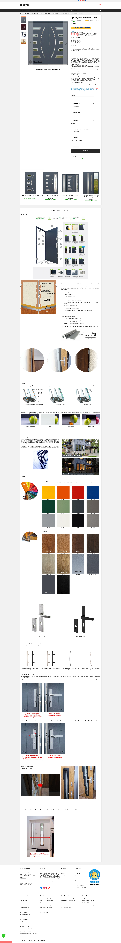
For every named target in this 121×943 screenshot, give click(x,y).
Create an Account (92, 0)
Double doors (55, 13)
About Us (77, 871)
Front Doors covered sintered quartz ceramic (29, 933)
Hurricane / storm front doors (25, 931)
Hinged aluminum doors (24, 895)
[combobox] (96, 10)
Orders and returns (79, 882)
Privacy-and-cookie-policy (80, 887)
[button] (30, 43)
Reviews (59, 210)
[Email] (71, 164)
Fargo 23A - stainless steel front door (30, 195)
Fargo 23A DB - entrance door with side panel (50, 196)
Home (21, 13)
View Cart (63, 873)
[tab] (53, 210)
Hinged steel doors (23, 900)
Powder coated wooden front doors (27, 928)
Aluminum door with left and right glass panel (70, 905)
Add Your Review (97, 20)
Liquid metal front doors (24, 926)
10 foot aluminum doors (24, 910)
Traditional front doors (24, 924)
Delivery (76, 880)
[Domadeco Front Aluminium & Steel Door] (25, 5)
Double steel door (44, 912)
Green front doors (23, 921)
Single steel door (43, 895)
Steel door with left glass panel (46, 900)
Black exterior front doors (25, 914)
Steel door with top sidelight (46, 898)
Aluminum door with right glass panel (68, 902)
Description (66, 210)
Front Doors (26, 13)
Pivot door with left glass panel (88, 900)
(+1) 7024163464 (23, 879)
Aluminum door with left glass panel (68, 900)
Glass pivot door (85, 898)
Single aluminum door (65, 895)
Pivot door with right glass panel (88, 902)
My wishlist (63, 875)
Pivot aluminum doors (24, 898)
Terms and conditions (79, 885)
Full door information (77, 82)
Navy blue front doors (24, 919)
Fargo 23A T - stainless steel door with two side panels (70, 196)
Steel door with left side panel (46, 907)
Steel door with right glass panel (46, 902)
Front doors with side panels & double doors (41, 13)
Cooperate (77, 873)
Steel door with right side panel (46, 910)
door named (75, 33)
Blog (76, 875)
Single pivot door (85, 895)
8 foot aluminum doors (24, 905)
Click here (95, 88)
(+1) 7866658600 (23, 878)
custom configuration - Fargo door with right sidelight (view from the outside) (91, 197)
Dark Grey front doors (24, 912)
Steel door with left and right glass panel (48, 905)
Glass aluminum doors (24, 902)
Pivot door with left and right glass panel (90, 905)
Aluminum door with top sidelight (67, 898)
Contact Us (77, 878)
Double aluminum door (66, 907)
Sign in (62, 871)
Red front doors (23, 917)
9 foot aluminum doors (24, 907)
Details (53, 210)
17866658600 (26, 881)
